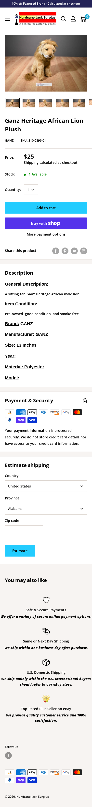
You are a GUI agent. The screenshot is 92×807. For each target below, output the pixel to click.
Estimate (20, 550)
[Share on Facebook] (55, 250)
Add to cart (46, 207)
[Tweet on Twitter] (74, 250)
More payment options (46, 234)
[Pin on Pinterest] (65, 250)
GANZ (9, 140)
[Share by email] (83, 250)
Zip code (12, 520)
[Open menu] (7, 19)
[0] (83, 19)
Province (12, 498)
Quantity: (13, 189)
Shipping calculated (40, 162)
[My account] (73, 18)
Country (12, 475)
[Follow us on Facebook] (8, 755)
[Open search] (63, 18)
